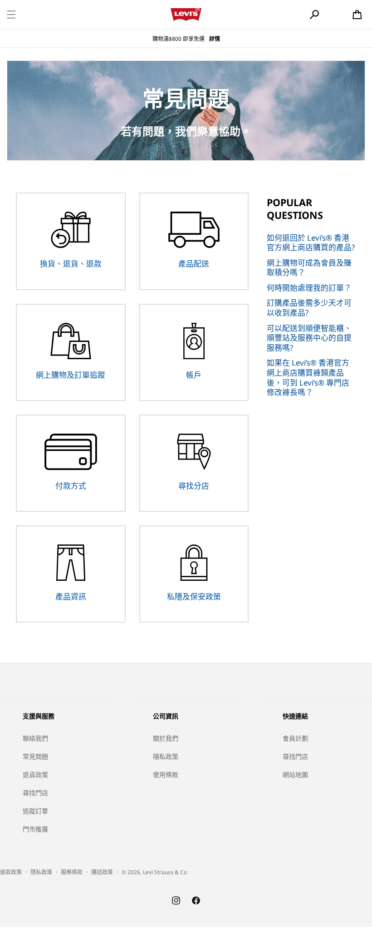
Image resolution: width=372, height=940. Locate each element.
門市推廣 (35, 829)
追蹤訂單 (35, 810)
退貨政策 (35, 774)
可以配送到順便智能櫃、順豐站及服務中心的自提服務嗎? (309, 338)
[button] (11, 15)
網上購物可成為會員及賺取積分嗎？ (309, 267)
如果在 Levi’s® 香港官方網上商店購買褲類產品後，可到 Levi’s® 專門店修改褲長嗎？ (308, 377)
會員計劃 (295, 738)
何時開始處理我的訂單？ (309, 287)
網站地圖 (295, 774)
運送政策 (102, 872)
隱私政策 (165, 756)
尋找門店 (35, 792)
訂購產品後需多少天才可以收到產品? (309, 307)
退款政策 (11, 872)
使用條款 (165, 774)
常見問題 (35, 756)
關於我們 (165, 738)
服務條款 (72, 872)
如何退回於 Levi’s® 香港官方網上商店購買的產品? (311, 243)
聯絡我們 (35, 738)
